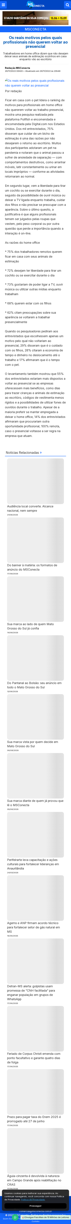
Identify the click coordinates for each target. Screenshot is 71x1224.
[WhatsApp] (15, 1217)
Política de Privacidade (33, 1199)
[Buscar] (67, 5)
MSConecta (35, 29)
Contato (35, 1221)
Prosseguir (35, 1205)
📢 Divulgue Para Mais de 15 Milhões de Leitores (45, 1217)
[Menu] (3, 5)
